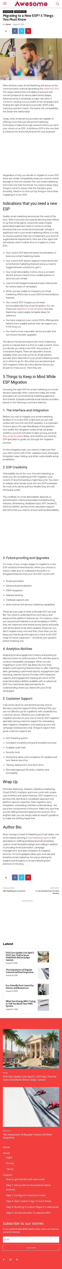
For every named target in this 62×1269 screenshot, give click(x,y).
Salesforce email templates (30, 309)
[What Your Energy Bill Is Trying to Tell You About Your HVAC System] (43, 1005)
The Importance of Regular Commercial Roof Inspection (20, 971)
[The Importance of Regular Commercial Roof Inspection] (43, 973)
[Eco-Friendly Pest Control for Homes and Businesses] (43, 989)
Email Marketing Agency (38, 837)
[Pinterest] (28, 31)
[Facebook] (15, 31)
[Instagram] (10, 1259)
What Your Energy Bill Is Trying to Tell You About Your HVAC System (20, 1003)
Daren (8, 24)
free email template (13, 436)
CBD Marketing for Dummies (14, 891)
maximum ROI (51, 88)
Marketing (20, 12)
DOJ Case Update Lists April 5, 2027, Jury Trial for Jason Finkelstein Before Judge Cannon (20, 956)
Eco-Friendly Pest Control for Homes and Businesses (20, 986)
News (5, 1073)
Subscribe (31, 1248)
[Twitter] (21, 31)
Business (8, 12)
